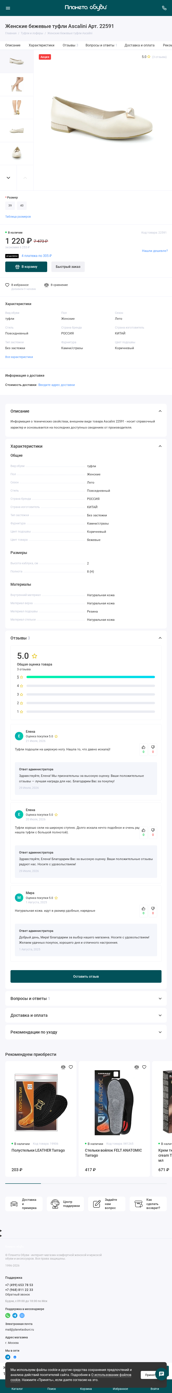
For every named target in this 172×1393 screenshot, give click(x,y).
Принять (151, 1375)
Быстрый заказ (68, 267)
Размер (12, 197)
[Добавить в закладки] (70, 1067)
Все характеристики (19, 357)
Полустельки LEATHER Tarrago (38, 1150)
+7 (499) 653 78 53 (19, 1285)
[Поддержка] (164, 8)
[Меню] (8, 8)
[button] (8, 178)
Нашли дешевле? (155, 251)
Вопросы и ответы (101, 45)
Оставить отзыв (86, 977)
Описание (12, 45)
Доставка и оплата (140, 45)
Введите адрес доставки (56, 385)
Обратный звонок (17, 1294)
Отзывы (70, 45)
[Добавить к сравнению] (63, 1067)
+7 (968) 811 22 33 (19, 1290)
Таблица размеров (18, 216)
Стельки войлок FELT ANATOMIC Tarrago (113, 1153)
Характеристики (41, 45)
